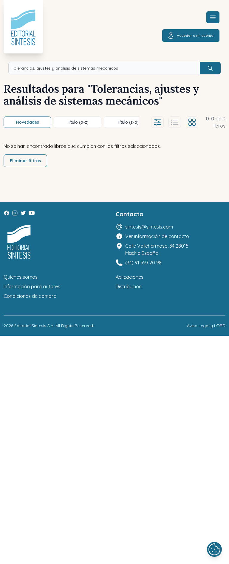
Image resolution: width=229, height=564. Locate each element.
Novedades (27, 122)
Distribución (129, 286)
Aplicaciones (129, 277)
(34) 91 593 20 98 (143, 263)
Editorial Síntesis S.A (33, 325)
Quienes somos (21, 277)
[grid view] (192, 122)
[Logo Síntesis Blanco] (19, 242)
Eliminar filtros (25, 160)
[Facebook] (7, 213)
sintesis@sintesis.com (149, 227)
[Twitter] (23, 213)
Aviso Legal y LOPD (206, 325)
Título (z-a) (128, 122)
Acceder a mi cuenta (195, 35)
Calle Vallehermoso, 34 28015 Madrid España (156, 249)
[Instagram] (15, 213)
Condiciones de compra (30, 296)
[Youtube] (32, 213)
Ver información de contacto (157, 236)
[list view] (174, 122)
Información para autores (32, 286)
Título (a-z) (78, 122)
